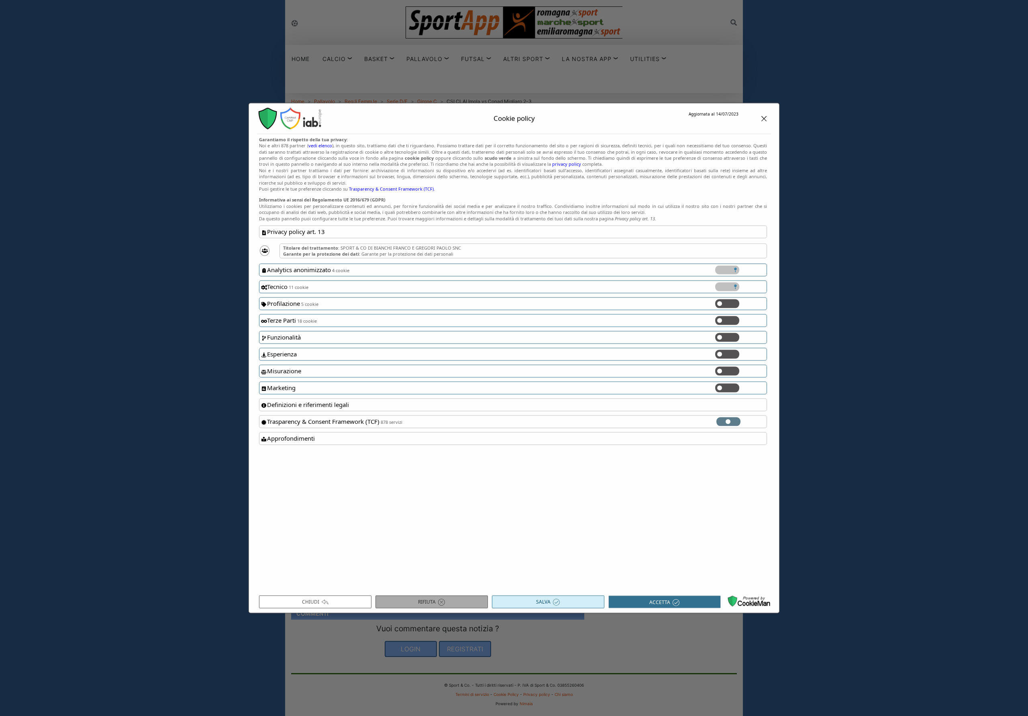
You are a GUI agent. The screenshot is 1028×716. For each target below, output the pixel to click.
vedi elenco (320, 145)
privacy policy (566, 164)
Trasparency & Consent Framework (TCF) (391, 189)
